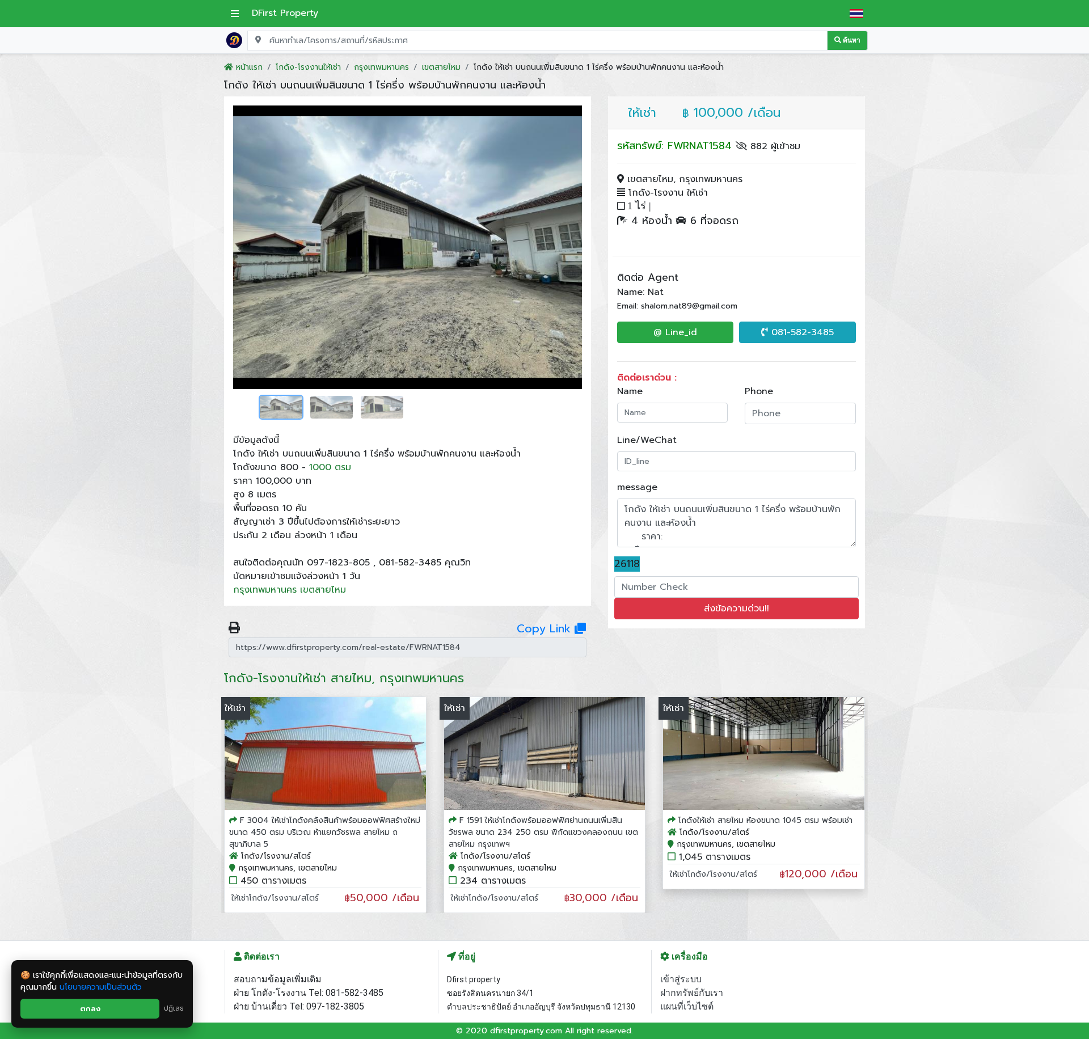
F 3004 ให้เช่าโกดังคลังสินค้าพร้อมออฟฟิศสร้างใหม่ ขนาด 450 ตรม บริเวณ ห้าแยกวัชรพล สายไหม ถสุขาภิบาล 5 (324, 832)
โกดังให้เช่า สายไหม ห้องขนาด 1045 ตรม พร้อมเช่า (765, 820)
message (637, 487)
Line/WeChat (647, 440)
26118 (627, 564)
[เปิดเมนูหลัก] (234, 13)
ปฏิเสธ (174, 1008)
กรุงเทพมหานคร (265, 590)
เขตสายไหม (323, 590)
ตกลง (90, 1008)
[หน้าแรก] (234, 40)
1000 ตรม (330, 467)
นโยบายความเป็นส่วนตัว (101, 987)
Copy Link (546, 628)
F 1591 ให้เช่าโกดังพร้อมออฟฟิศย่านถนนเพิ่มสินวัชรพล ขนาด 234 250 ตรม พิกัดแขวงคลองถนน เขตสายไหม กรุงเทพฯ (543, 832)
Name (630, 391)
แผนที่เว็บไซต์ (687, 1006)
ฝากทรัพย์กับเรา (691, 992)
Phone (759, 391)
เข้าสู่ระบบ (681, 979)
